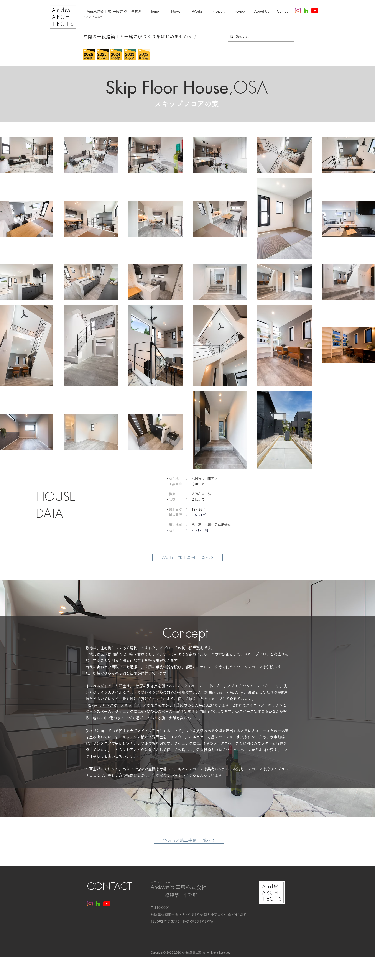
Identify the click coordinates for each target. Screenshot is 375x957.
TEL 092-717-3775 (165, 921)
